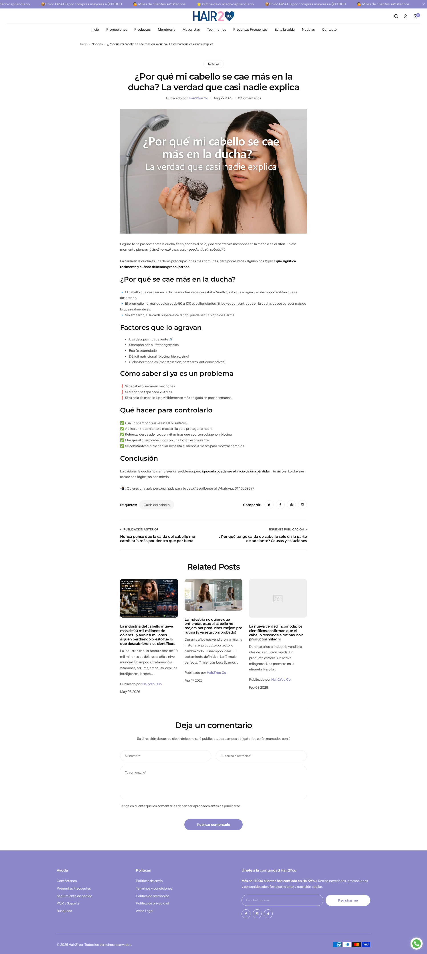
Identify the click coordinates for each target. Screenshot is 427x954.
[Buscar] (396, 16)
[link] (269, 504)
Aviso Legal (144, 911)
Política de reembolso (152, 896)
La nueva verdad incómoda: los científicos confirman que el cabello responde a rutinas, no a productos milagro (276, 632)
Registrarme (348, 900)
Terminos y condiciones (154, 888)
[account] (406, 16)
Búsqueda (64, 911)
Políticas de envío (149, 881)
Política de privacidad (152, 903)
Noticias (97, 44)
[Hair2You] (213, 16)
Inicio (83, 44)
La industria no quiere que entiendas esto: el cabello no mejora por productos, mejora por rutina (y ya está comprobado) (213, 625)
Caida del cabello (157, 505)
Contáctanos (67, 881)
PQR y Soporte (68, 903)
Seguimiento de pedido (74, 896)
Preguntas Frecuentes (74, 888)
